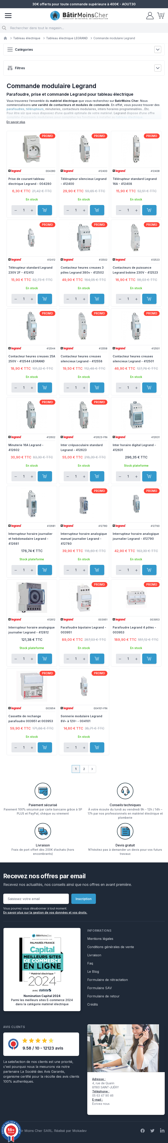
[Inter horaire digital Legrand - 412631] (136, 415)
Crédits (92, 1004)
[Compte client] (148, 16)
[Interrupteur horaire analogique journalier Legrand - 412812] (31, 597)
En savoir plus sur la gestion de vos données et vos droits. (45, 912)
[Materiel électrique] (5, 38)
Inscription (84, 899)
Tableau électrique (26, 38)
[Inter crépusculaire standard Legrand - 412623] (84, 415)
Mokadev (79, 1131)
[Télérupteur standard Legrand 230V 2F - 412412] (31, 237)
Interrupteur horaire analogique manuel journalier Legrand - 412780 (84, 538)
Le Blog (93, 971)
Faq (90, 963)
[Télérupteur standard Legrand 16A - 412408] (136, 149)
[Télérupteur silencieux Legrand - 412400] (84, 149)
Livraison (94, 955)
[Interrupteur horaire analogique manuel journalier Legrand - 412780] (84, 503)
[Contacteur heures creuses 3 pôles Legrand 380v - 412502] (84, 237)
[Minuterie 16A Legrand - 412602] (31, 415)
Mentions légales (100, 939)
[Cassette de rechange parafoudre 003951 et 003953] (31, 686)
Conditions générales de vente (110, 947)
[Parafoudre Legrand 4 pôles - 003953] (136, 597)
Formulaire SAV (99, 988)
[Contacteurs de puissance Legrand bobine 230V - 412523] (136, 237)
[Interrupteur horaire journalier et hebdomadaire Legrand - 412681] (31, 503)
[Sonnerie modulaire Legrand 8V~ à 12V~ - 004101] (84, 686)
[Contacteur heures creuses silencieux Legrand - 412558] (84, 326)
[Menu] (8, 16)
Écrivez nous (101, 1103)
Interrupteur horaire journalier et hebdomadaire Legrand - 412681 (30, 538)
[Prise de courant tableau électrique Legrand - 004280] (31, 149)
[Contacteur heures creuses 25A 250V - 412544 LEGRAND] (31, 326)
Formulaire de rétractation (107, 980)
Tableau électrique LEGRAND (67, 38)
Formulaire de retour (103, 996)
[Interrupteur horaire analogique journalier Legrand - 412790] (136, 503)
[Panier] (159, 16)
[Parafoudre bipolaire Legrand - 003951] (84, 597)
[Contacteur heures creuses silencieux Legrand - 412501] (136, 326)
